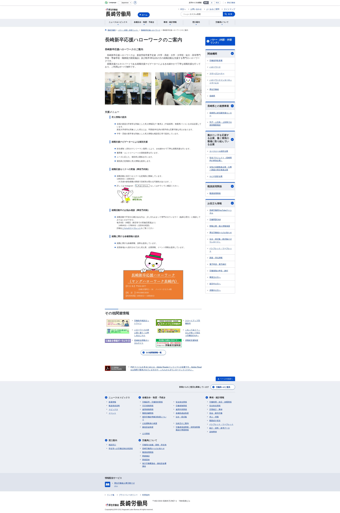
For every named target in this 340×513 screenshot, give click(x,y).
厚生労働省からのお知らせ (220, 233)
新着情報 (112, 402)
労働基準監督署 (215, 60)
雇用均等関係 (181, 409)
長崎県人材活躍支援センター (220, 114)
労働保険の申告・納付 (218, 271)
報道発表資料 (114, 406)
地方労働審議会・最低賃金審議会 (154, 464)
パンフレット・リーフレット (220, 249)
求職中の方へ (215, 290)
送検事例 (213, 432)
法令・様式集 (181, 417)
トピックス (113, 409)
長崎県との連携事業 (218, 106)
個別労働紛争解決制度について (154, 418)
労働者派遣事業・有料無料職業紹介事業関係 (188, 428)
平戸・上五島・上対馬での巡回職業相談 (220, 123)
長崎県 (212, 96)
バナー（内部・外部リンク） (221, 41)
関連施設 (146, 456)
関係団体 (146, 460)
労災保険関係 (147, 406)
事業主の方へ (215, 277)
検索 (230, 14)
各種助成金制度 (182, 413)
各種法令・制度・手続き (154, 397)
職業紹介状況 (214, 421)
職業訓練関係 (147, 413)
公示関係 (146, 434)
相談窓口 (112, 445)
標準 (205, 3)
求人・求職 (214, 417)
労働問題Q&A (215, 219)
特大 (217, 3)
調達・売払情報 (215, 258)
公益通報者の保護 (149, 423)
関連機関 (212, 53)
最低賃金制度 (147, 427)
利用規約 (146, 495)
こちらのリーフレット (131, 228)
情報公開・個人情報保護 (219, 226)
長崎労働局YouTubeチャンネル (220, 211)
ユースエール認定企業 (218, 151)
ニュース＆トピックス (119, 397)
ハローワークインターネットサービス (220, 81)
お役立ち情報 (214, 203)
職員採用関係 (214, 186)
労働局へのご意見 (223, 387)
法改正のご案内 (182, 423)
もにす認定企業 (215, 176)
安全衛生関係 (181, 402)
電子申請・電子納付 (217, 264)
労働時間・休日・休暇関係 (220, 402)
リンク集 (110, 495)
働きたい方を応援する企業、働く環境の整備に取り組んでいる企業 (218, 140)
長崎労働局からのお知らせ (153, 448)
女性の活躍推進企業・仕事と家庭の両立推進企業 (220, 168)
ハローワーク (215, 67)
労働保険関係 (181, 406)
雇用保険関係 (147, 409)
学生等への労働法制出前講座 (121, 448)
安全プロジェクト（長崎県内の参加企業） (220, 159)
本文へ (183, 9)
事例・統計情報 (216, 397)
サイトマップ (229, 9)
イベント (112, 413)
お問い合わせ (196, 9)
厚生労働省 (231, 3)
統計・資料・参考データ (219, 428)
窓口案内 (113, 440)
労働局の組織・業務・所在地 (154, 445)
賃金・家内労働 (215, 413)
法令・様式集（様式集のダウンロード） (220, 240)
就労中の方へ (215, 284)
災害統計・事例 (215, 409)
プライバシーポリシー (128, 495)
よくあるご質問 (212, 9)
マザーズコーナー (216, 73)
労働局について (149, 440)
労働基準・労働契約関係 (152, 402)
